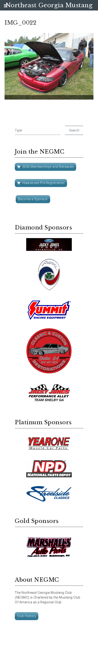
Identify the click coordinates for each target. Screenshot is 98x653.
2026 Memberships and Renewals (48, 167)
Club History (26, 616)
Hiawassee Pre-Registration (43, 183)
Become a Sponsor (33, 199)
